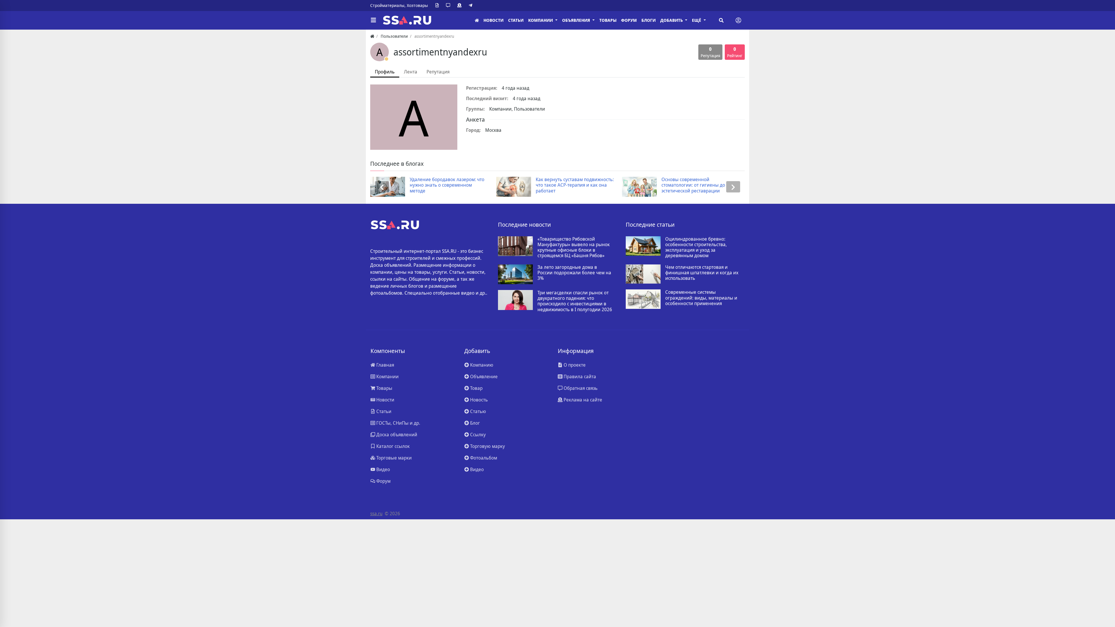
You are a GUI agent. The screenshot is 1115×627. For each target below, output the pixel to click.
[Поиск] (721, 20)
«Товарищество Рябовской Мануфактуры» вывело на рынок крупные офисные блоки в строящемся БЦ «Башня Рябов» (573, 247)
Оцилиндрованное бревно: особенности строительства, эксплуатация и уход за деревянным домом (696, 247)
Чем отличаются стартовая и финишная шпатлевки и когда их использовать (701, 272)
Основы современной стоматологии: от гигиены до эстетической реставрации (586, 185)
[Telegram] (471, 5)
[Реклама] (460, 5)
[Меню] (373, 20)
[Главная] (476, 20)
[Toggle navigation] (738, 20)
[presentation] (382, 187)
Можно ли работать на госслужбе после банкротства (717, 182)
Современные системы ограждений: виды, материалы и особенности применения (701, 297)
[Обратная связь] (449, 5)
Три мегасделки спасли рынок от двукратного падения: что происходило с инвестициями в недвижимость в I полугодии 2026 (574, 301)
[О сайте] (438, 5)
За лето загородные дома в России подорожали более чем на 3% (574, 272)
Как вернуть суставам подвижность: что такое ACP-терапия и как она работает (468, 185)
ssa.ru (376, 513)
